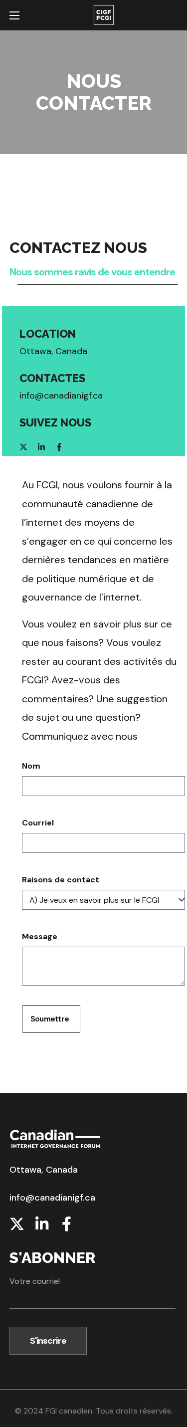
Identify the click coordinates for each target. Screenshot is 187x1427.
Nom (31, 766)
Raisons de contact (60, 879)
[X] (23, 447)
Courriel (38, 822)
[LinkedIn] (41, 447)
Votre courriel (34, 1281)
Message (39, 936)
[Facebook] (59, 447)
